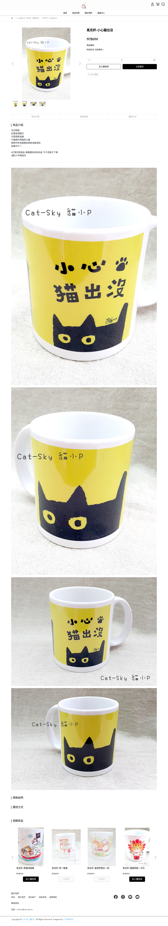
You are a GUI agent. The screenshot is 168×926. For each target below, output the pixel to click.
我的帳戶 (32, 897)
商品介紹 (35, 116)
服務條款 (53, 897)
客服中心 (101, 13)
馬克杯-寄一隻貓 (59, 868)
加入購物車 (104, 66)
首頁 (65, 13)
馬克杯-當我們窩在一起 (98, 868)
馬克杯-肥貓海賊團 (25, 868)
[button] (79, 63)
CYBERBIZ (68, 919)
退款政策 (42, 897)
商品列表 (76, 13)
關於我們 (88, 13)
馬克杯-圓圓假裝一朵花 (134, 868)
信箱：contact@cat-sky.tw (22, 909)
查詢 (13, 897)
